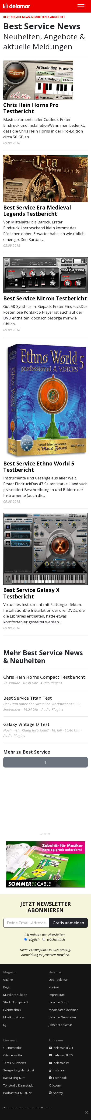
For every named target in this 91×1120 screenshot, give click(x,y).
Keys (6, 987)
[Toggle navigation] (81, 6)
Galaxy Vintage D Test (26, 724)
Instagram (58, 1070)
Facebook (59, 1078)
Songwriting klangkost (18, 1070)
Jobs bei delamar (60, 1025)
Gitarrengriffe (12, 1055)
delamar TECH (62, 1048)
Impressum (57, 995)
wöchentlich (56, 939)
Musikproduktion (15, 995)
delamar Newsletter (62, 1017)
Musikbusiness (14, 1017)
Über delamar (58, 979)
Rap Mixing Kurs (14, 1078)
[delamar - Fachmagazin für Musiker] (16, 6)
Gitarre (8, 979)
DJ (4, 1025)
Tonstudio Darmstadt (18, 1085)
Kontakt (54, 987)
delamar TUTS (62, 1055)
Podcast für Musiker (17, 1093)
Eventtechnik (12, 1010)
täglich (34, 939)
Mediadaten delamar (63, 1010)
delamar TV (60, 1063)
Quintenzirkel (12, 1048)
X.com (56, 1085)
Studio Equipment (15, 1002)
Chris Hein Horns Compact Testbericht (44, 677)
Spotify (57, 1093)
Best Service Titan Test (27, 698)
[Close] (87, 1113)
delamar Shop (58, 1002)
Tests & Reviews (14, 1063)
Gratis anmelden (68, 922)
